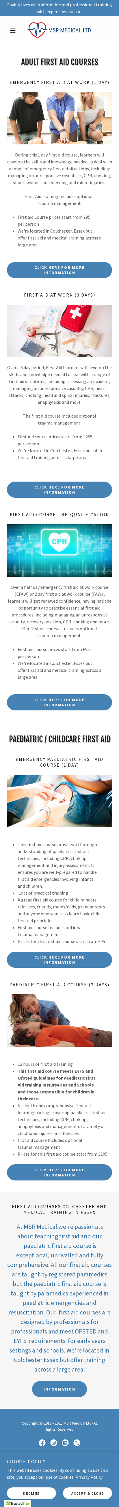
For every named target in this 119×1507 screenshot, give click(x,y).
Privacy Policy (89, 1477)
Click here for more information (59, 270)
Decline (31, 1493)
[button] (15, 30)
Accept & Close (87, 1493)
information (59, 1389)
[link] (59, 30)
